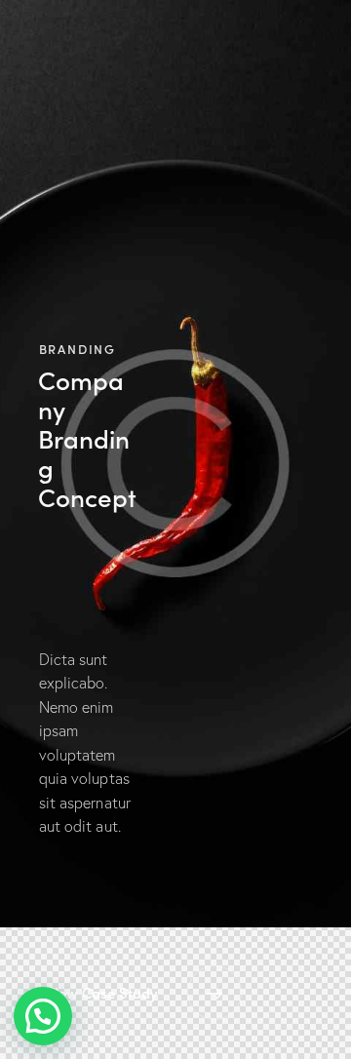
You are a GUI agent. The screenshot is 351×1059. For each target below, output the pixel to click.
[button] (43, 1016)
